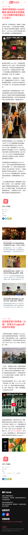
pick (14, 473)
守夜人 (4, 473)
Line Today (9, 473)
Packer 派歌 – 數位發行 (17, 521)
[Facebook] (3, 219)
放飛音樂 (4, 476)
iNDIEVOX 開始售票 (16, 431)
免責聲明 (4, 527)
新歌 (9, 6)
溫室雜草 (18, 473)
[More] (11, 219)
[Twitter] (6, 219)
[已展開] (2, 2)
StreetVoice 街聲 (6, 521)
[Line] (8, 219)
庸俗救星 (4, 215)
